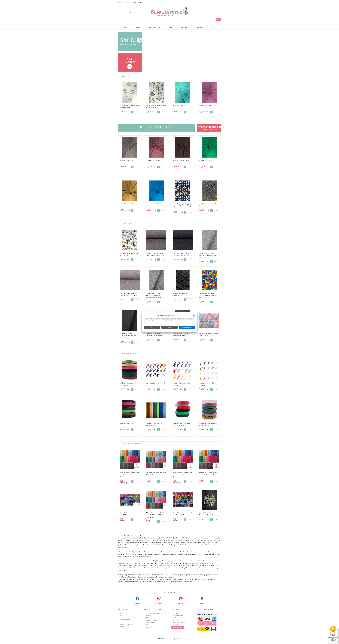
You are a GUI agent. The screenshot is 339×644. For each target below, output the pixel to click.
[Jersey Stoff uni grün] (209, 147)
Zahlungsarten (149, 618)
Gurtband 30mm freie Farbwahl (155, 383)
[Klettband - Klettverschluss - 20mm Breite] (156, 410)
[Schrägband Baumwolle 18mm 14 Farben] (183, 370)
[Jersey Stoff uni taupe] (130, 147)
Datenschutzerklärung (151, 620)
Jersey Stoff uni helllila (205, 105)
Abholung (148, 615)
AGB (147, 624)
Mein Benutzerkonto (123, 2)
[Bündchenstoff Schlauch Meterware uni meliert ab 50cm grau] (209, 240)
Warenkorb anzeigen (178, 615)
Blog (121, 615)
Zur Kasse (133, 2)
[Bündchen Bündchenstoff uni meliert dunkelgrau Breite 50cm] (156, 240)
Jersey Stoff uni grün (205, 160)
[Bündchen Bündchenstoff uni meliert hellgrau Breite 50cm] (130, 280)
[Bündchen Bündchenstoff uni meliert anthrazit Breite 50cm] (183, 240)
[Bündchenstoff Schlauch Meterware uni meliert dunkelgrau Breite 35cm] (156, 280)
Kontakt (122, 622)
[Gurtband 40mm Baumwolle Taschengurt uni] (130, 370)
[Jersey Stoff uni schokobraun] (183, 147)
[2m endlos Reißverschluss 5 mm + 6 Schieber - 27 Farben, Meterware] (130, 459)
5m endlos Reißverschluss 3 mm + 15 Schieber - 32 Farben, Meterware (156, 475)
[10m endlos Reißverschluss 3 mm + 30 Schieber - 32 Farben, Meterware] (156, 500)
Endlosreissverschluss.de (126, 624)
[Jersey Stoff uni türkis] (156, 190)
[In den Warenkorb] (132, 112)
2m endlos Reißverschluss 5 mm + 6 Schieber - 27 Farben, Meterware (129, 475)
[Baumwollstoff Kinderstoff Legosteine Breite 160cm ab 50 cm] (209, 280)
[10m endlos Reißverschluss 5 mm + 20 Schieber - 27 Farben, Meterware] (209, 459)
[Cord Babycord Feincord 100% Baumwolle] (209, 190)
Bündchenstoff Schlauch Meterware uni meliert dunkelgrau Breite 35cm (153, 295)
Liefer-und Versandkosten (152, 613)
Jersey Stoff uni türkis (152, 204)
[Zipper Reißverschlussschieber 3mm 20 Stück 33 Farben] (130, 500)
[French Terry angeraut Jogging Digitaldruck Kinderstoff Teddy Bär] (183, 190)
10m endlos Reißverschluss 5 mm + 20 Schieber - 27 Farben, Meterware (208, 475)
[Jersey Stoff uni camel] (130, 190)
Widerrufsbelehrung (151, 622)
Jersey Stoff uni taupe (126, 160)
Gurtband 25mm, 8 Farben (128, 423)
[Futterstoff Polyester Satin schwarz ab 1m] (183, 280)
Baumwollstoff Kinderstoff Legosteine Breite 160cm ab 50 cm (208, 295)
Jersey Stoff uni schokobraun (181, 160)
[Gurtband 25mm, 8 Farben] (130, 410)
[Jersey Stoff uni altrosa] (156, 147)
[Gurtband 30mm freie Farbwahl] (156, 370)
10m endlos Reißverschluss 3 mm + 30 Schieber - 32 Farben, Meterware (155, 515)
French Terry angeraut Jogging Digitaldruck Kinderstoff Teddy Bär (182, 206)
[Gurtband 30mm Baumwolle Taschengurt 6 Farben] (183, 410)
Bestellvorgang (176, 620)
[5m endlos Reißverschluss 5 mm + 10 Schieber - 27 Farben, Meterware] (183, 459)
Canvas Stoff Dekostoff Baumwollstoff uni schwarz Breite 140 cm (128, 336)
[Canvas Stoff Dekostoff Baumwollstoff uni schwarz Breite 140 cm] (130, 320)
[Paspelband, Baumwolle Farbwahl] (209, 370)
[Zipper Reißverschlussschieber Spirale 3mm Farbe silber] (209, 500)
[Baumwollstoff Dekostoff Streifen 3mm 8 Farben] (209, 320)
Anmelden (141, 2)
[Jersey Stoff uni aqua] (183, 92)
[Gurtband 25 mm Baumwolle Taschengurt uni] (209, 410)
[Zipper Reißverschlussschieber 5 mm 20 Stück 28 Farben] (183, 500)
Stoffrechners (123, 626)
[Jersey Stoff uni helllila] (209, 92)
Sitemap (122, 613)
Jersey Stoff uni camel (126, 204)
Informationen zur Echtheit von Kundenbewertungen (127, 618)
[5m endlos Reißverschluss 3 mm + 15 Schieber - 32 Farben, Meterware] (156, 459)
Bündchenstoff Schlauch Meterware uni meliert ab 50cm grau (208, 255)
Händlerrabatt (176, 624)
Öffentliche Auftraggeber (179, 622)
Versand (178, 639)
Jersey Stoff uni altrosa (153, 160)
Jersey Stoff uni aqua (179, 105)
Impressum (149, 627)
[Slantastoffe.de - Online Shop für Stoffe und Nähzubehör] (169, 8)
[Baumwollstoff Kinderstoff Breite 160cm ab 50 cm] (130, 92)
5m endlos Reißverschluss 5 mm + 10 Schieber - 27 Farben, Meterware (182, 475)
